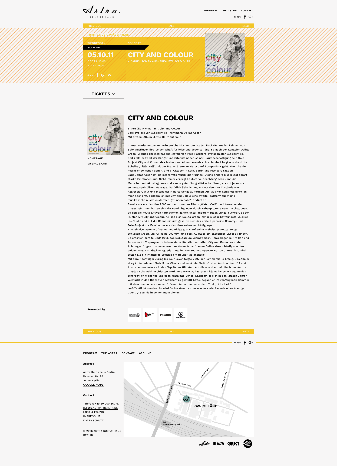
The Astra (229, 10)
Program (210, 10)
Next (246, 26)
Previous (94, 26)
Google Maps (93, 384)
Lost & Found (93, 412)
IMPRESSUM (91, 416)
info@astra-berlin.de (100, 407)
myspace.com (97, 163)
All (172, 26)
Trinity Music (97, 34)
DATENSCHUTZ (93, 420)
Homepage (95, 158)
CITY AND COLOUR (161, 54)
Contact (247, 10)
